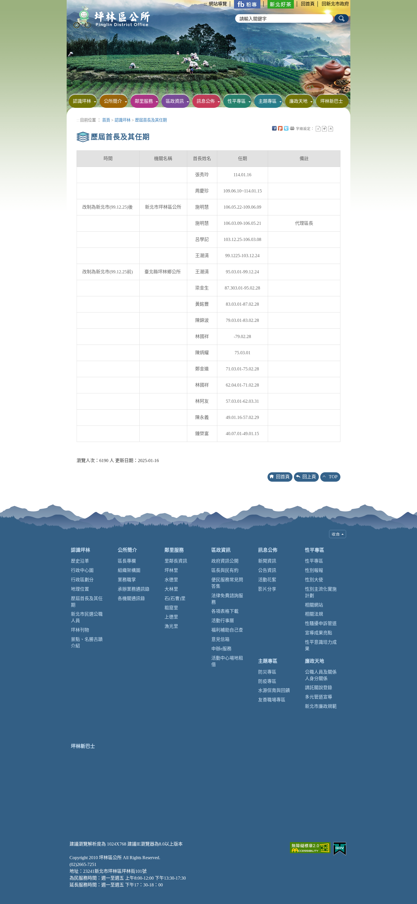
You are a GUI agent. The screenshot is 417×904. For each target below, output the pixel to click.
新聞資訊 (267, 561)
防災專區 (267, 672)
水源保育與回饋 (274, 690)
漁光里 (171, 626)
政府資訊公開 (225, 561)
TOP (333, 476)
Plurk (280, 128)
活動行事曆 (222, 620)
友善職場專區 (271, 699)
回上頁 (309, 476)
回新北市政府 (335, 3)
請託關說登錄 (318, 687)
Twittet (286, 128)
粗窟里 (171, 607)
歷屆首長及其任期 (151, 120)
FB (274, 128)
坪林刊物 (80, 630)
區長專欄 (127, 561)
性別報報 (314, 570)
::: (205, 3)
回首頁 (308, 3)
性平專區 (237, 101)
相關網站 (314, 605)
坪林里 (171, 570)
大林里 (171, 589)
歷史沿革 (80, 561)
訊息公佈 (206, 101)
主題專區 (267, 101)
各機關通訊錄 (131, 598)
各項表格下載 (225, 611)
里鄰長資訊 (176, 561)
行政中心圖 (82, 570)
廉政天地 (298, 101)
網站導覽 (218, 3)
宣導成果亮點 (318, 632)
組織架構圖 (129, 570)
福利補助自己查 (227, 630)
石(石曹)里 (175, 598)
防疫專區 (267, 681)
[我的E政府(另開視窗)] (339, 848)
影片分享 (267, 589)
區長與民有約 (225, 570)
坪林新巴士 (331, 101)
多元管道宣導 (318, 697)
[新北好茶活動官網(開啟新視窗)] (281, 3)
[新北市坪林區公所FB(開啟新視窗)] (247, 3)
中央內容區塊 (336, 128)
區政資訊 (175, 101)
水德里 (171, 579)
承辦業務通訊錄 (133, 589)
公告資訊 (267, 570)
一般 (324, 128)
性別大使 (314, 579)
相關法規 (314, 614)
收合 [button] (337, 534)
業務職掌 (127, 579)
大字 (330, 128)
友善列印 (292, 128)
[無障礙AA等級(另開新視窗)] (310, 847)
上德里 (171, 616)
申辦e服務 (221, 648)
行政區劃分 (82, 579)
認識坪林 (82, 101)
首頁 (106, 120)
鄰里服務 (144, 101)
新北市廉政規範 (321, 706)
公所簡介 (113, 101)
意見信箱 (220, 639)
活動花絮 (267, 579)
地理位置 (80, 589)
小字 (318, 128)
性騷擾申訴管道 (321, 623)
